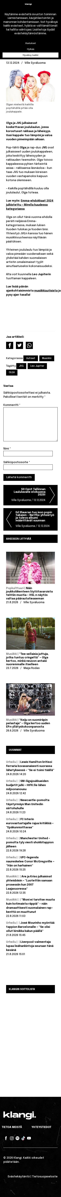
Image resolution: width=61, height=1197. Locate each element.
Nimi (7, 448)
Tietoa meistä (12, 1127)
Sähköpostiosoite (16, 462)
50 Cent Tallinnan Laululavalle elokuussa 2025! (28, 495)
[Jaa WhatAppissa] (29, 345)
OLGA (12, 372)
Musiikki (47, 358)
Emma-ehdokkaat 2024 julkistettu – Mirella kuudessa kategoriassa (29, 204)
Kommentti (11, 405)
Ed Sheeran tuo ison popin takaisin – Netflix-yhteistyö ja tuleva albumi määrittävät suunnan (35, 519)
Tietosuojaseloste (45, 1176)
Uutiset (30, 358)
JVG (21, 366)
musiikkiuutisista (46, 290)
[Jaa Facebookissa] (9, 345)
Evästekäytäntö (19, 1176)
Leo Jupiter (37, 366)
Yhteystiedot (41, 1127)
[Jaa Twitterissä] (19, 345)
